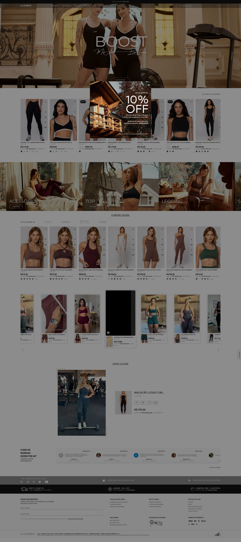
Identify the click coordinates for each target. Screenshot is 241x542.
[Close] (149, 85)
